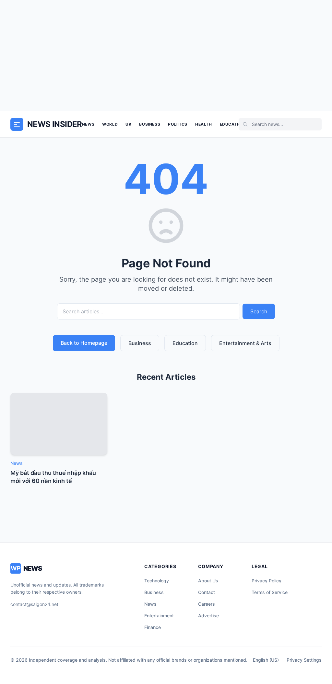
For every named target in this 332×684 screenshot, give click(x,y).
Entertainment (159, 615)
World (110, 124)
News (88, 124)
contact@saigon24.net (34, 604)
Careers (206, 604)
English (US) (266, 660)
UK (128, 124)
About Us (208, 580)
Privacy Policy (266, 580)
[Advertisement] (166, 55)
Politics (177, 124)
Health (203, 124)
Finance (152, 627)
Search (258, 311)
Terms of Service (270, 592)
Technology (156, 580)
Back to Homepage (84, 343)
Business (149, 124)
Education (232, 124)
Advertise (208, 615)
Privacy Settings (304, 660)
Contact (206, 592)
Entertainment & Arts (245, 343)
